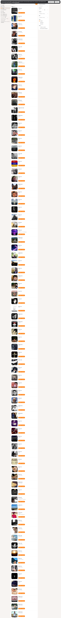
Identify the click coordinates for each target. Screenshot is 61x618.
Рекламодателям (3, 18)
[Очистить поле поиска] (34, 4)
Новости (2, 19)
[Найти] (36, 4)
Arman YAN (20, 46)
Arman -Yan (20, 543)
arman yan (20, 222)
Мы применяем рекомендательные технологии (5, 21)
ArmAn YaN (20, 359)
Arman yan (20, 8)
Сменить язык (3, 17)
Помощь (7, 18)
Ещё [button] (4, 19)
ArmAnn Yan (20, 512)
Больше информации (15, 2)
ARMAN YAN (20, 39)
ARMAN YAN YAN (21, 107)
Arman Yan (20, 16)
